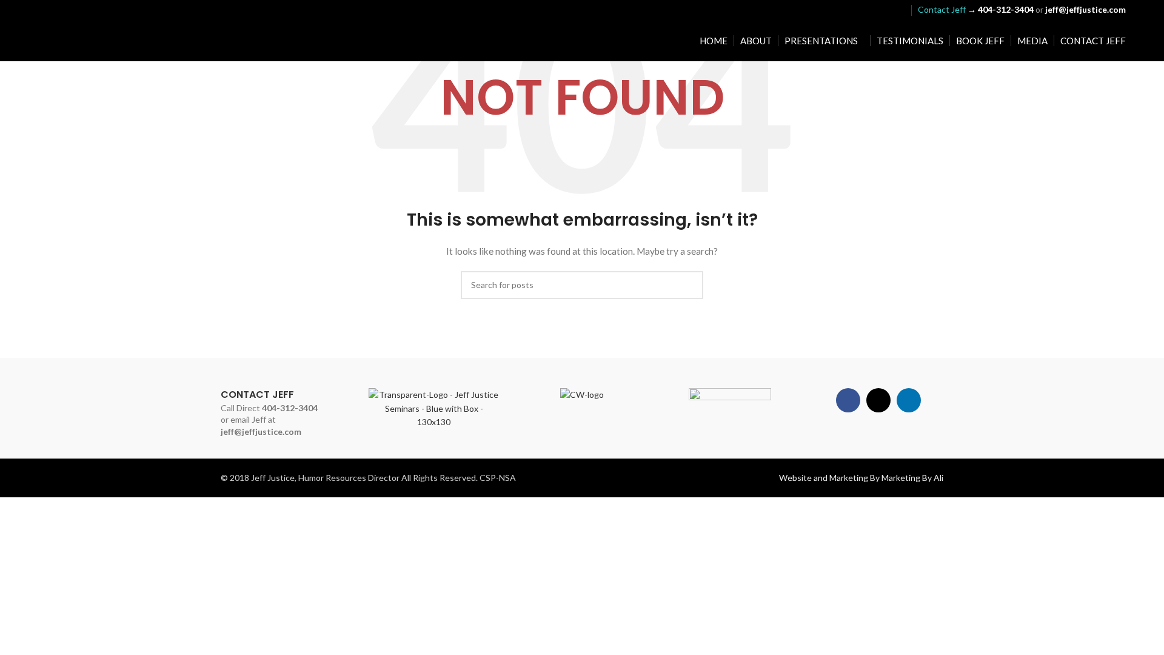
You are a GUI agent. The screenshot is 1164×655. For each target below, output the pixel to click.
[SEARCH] (689, 285)
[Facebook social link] (866, 10)
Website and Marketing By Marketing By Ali (861, 477)
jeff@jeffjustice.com (261, 431)
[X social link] (881, 10)
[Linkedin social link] (897, 10)
